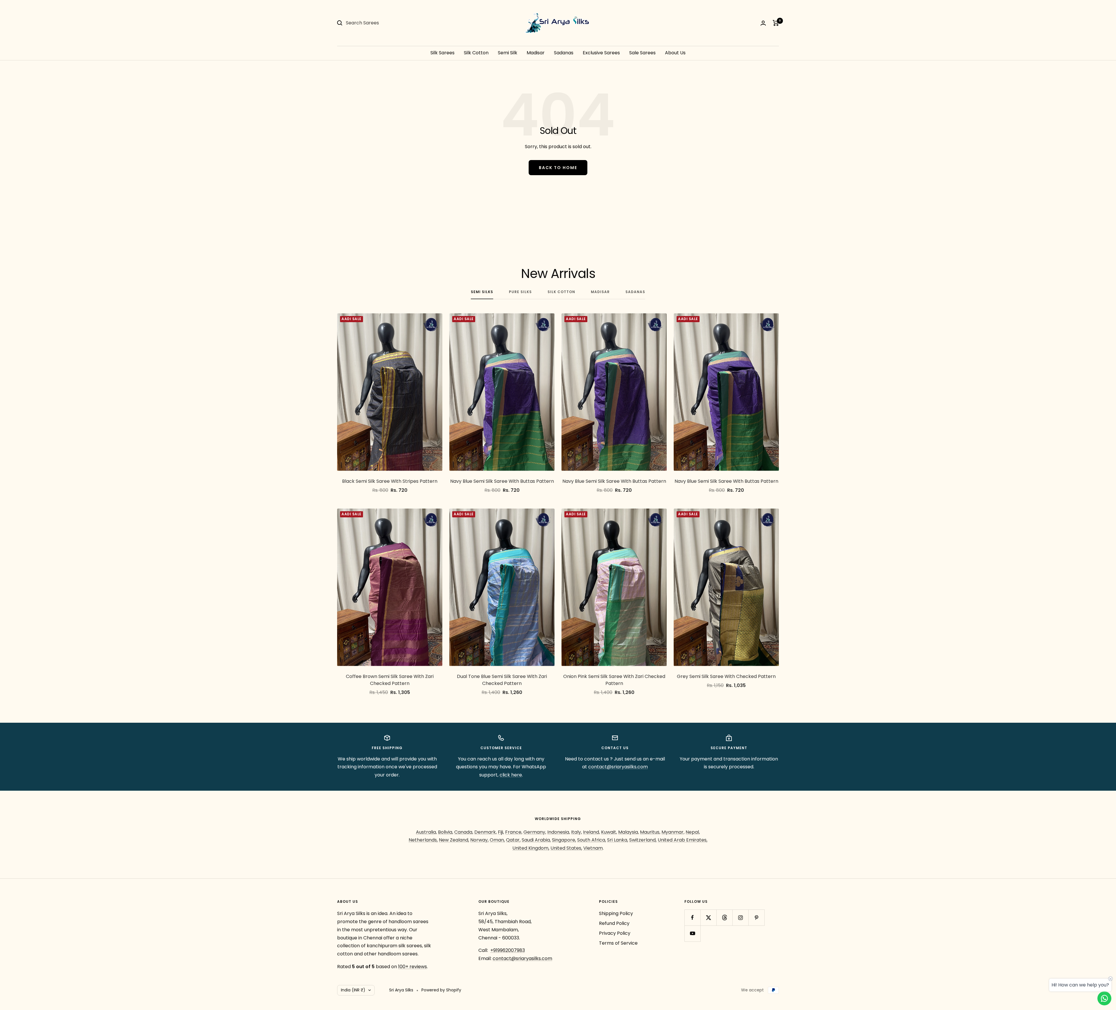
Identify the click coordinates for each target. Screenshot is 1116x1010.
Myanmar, (672, 832)
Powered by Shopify (441, 990)
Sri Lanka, (617, 840)
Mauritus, (650, 832)
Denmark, (485, 832)
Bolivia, (445, 832)
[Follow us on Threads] (724, 917)
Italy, (576, 832)
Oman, (497, 840)
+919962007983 (507, 950)
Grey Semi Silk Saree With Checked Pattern (726, 676)
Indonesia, (558, 832)
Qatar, (513, 840)
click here (511, 775)
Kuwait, (609, 832)
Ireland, (591, 832)
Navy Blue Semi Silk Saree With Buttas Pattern (502, 481)
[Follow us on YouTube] (692, 933)
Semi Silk (507, 52)
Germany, (534, 832)
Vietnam (593, 848)
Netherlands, (423, 840)
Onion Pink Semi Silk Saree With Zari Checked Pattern (614, 680)
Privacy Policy (614, 933)
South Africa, (591, 840)
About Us (675, 52)
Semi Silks (482, 292)
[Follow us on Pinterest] (756, 917)
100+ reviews (412, 966)
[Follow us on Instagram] (740, 917)
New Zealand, (454, 840)
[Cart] (776, 23)
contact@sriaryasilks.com (618, 766)
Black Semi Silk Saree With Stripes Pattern (389, 481)
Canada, (463, 832)
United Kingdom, (530, 848)
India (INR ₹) (353, 990)
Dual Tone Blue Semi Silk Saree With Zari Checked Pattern (502, 680)
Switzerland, (643, 840)
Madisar (536, 52)
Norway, (479, 840)
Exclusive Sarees (601, 52)
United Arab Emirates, (682, 840)
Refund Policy (614, 923)
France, (513, 832)
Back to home (558, 168)
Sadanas (563, 52)
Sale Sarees (642, 52)
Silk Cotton (476, 52)
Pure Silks (520, 292)
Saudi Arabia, (536, 840)
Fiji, (501, 832)
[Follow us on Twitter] (708, 917)
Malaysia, (628, 832)
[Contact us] (1104, 998)
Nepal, (693, 832)
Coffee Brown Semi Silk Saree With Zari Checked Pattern (390, 680)
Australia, (426, 832)
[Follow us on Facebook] (692, 917)
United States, (566, 848)
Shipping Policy (616, 913)
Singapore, (564, 840)
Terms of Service (618, 943)
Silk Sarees (442, 52)
